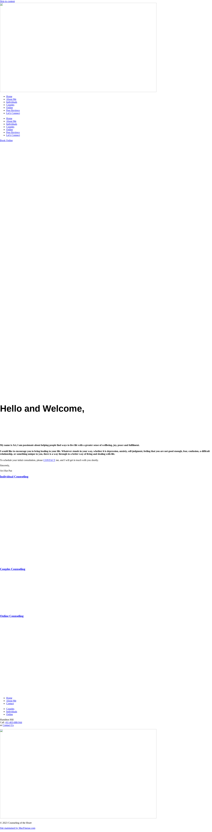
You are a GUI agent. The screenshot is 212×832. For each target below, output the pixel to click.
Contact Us (8, 725)
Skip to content (7, 1)
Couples (10, 104)
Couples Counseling (12, 569)
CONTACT (49, 460)
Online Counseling (12, 616)
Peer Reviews (13, 110)
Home (9, 96)
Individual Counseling (14, 476)
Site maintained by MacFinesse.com (17, 828)
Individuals (11, 102)
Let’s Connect (13, 113)
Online (9, 107)
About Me (11, 99)
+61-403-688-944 (13, 722)
